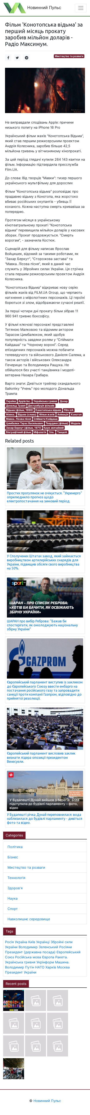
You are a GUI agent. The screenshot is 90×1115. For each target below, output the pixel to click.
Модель (76, 423)
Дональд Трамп (16, 405)
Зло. (51, 432)
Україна (11, 401)
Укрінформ (45, 962)
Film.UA (68, 410)
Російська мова (28, 957)
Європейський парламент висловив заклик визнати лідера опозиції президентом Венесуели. (41, 757)
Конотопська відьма (48, 410)
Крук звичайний (54, 427)
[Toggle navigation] (81, 8)
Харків (50, 967)
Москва (63, 967)
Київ (31, 942)
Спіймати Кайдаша (46, 418)
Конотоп (76, 414)
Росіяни (65, 947)
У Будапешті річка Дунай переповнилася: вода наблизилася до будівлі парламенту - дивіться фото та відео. (44, 818)
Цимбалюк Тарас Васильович (24, 423)
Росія (9, 942)
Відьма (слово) (27, 414)
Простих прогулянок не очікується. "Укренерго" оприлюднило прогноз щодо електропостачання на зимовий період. (44, 497)
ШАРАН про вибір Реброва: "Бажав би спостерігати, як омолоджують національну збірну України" (42, 625)
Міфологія (39, 432)
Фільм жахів (47, 414)
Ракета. (61, 957)
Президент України (20, 972)
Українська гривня (45, 401)
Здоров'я (15, 888)
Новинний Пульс (43, 7)
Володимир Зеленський (38, 947)
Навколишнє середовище (29, 919)
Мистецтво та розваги (69, 56)
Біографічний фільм (18, 432)
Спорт (13, 909)
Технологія (16, 878)
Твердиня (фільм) (57, 423)
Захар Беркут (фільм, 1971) (23, 427)
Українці (43, 942)
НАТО (39, 967)
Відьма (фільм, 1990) (19, 410)
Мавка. (10, 414)
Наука (13, 898)
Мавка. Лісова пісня (18, 418)
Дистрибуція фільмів (41, 405)
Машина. (62, 962)
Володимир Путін (19, 967)
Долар (64, 401)
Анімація (62, 414)
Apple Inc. (24, 401)
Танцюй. (62, 432)
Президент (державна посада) (30, 952)
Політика (15, 847)
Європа (48, 957)
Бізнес (13, 857)
